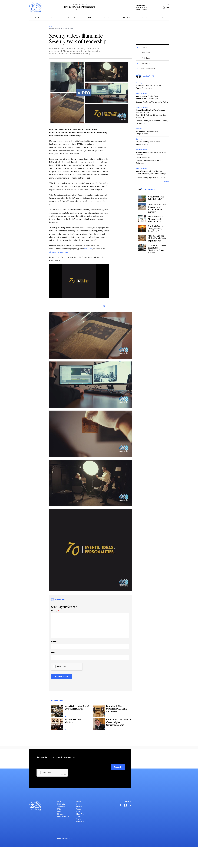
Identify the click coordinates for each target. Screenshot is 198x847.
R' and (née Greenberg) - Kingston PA (148, 143)
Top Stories (61, 807)
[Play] (79, 281)
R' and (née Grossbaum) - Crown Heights (148, 86)
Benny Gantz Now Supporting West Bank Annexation (116, 708)
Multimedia (61, 804)
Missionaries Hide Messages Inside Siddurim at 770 (155, 219)
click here (88, 248)
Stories (78, 819)
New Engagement (142, 94)
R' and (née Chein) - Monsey (147, 132)
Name (54, 642)
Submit (144, 18)
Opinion (53, 18)
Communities (72, 18)
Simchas (60, 814)
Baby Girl (139, 129)
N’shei (90, 18)
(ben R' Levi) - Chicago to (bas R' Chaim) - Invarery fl (151, 172)
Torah (37, 18)
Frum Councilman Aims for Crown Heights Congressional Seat (118, 722)
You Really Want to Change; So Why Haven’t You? (156, 228)
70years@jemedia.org (58, 251)
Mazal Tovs (108, 18)
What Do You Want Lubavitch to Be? (156, 198)
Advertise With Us (63, 817)
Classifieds (127, 18)
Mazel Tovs (80, 814)
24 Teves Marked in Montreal (73, 721)
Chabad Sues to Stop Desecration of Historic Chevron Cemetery (157, 208)
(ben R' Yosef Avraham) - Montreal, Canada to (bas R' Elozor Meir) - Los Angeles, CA (151, 114)
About (161, 18)
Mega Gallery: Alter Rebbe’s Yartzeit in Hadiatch (77, 707)
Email (54, 653)
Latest (78, 802)
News (50, 26)
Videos (78, 817)
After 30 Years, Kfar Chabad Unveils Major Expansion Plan (157, 238)
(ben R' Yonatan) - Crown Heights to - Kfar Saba (151, 154)
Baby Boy (139, 83)
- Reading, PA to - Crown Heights (147, 97)
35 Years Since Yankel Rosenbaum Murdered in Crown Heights (157, 249)
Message (55, 611)
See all (166, 182)
